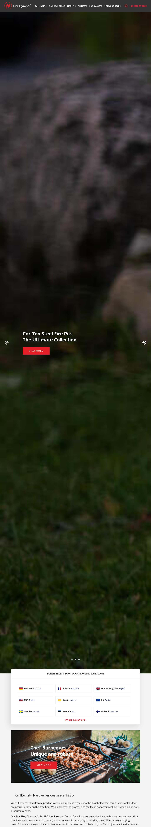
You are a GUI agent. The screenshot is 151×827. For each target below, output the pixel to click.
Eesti (74, 711)
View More (36, 350)
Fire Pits (71, 6)
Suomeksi (114, 711)
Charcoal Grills (57, 6)
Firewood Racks (112, 6)
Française (75, 688)
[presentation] (6, 342)
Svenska (36, 711)
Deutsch (38, 688)
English (122, 688)
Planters (82, 6)
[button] (72, 659)
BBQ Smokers (95, 6)
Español (72, 700)
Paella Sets (40, 6)
